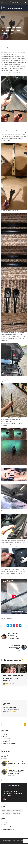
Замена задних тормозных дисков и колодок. (12, 793)
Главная (10, 7)
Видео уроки (6, 734)
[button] (26, 2)
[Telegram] (8, 625)
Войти (4, 824)
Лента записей (7, 827)
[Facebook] (14, 625)
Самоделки (6, 741)
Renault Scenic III (6, 813)
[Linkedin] (20, 625)
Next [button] (26, 780)
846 (8, 810)
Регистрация (6, 822)
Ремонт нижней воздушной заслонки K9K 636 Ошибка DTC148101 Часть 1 (16, 771)
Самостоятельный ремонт (10, 743)
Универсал (16, 813)
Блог (15, 7)
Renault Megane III (17, 810)
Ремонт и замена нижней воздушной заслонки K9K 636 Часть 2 (16, 763)
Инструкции (6, 736)
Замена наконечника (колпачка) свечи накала (13, 678)
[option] (14, 676)
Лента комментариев (9, 829)
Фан (4, 746)
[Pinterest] (17, 625)
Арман (5, 33)
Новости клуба (7, 738)
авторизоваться (13, 711)
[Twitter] (11, 625)
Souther (8, 798)
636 (3, 810)
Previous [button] (24, 780)
